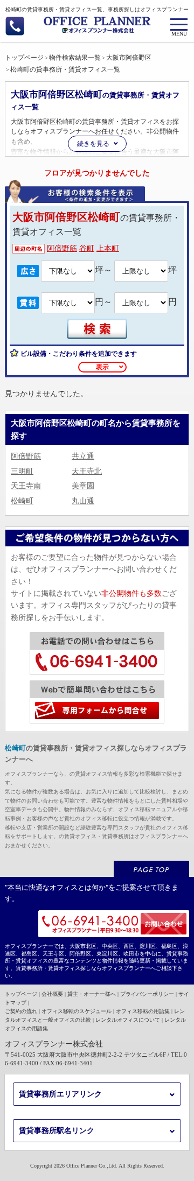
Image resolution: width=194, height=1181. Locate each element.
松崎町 (22, 501)
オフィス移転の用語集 (143, 1011)
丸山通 (83, 501)
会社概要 (52, 994)
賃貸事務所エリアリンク (60, 1094)
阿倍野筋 (62, 248)
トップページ (21, 994)
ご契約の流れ (21, 1011)
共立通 (83, 456)
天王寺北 (87, 471)
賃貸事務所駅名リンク (56, 1131)
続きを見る (93, 143)
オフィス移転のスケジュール (76, 1011)
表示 (102, 367)
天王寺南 (26, 486)
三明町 (22, 471)
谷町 (86, 248)
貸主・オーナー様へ (91, 994)
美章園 (83, 486)
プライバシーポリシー (147, 994)
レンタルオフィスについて (127, 1020)
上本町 (107, 248)
